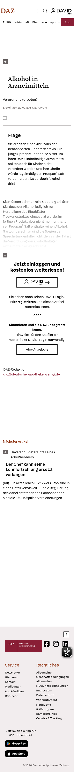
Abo (67, 22)
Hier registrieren (23, 302)
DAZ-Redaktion (15, 369)
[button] (8, 11)
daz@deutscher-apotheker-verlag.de (31, 374)
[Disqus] (37, 563)
